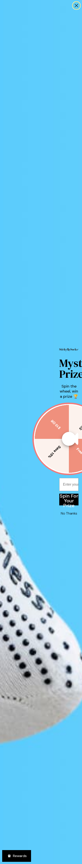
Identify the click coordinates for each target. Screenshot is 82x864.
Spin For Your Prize (69, 499)
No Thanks (69, 513)
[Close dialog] (76, 5)
